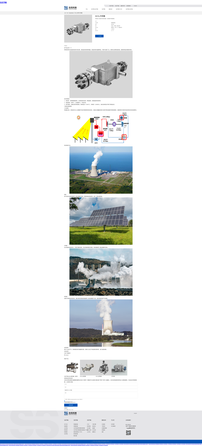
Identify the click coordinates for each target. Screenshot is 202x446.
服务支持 (110, 9)
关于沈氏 (66, 424)
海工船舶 (88, 428)
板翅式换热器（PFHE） (78, 431)
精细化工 (94, 431)
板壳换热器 (76, 433)
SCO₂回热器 (99, 376)
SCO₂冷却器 (66, 409)
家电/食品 (89, 426)
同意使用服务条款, (69, 402)
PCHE (72, 409)
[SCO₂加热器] (88, 367)
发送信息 (71, 405)
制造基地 (66, 426)
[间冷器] (119, 367)
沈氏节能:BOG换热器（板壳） (71, 376)
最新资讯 (123, 5)
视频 (102, 431)
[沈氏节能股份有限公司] (70, 8)
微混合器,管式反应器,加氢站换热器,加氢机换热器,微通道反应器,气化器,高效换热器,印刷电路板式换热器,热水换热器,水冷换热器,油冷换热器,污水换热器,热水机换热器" (31, 444)
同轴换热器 (76, 424)
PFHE (70, 409)
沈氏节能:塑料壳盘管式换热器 (79, 428)
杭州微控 (113, 424)
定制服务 (128, 5)
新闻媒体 (66, 431)
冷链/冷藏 (94, 424)
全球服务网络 (104, 428)
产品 (86, 9)
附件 (66, 399)
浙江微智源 (113, 426)
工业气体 (88, 431)
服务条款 (74, 402)
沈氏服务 (103, 424)
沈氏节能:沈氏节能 (94, 9)
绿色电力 (94, 426)
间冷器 (113, 376)
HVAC (88, 424)
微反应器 (75, 435)
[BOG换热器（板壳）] (72, 367)
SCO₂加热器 (83, 376)
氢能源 (93, 428)
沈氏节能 (3, 2)
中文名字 (135, 5)
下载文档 (103, 426)
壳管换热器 (76, 426)
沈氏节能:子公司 (119, 9)
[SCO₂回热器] (104, 367)
